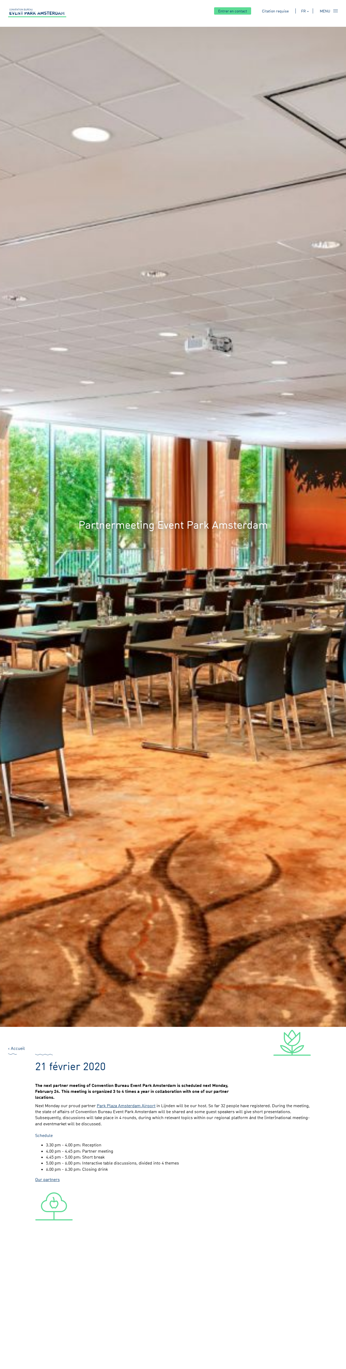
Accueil (18, 1048)
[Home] (37, 13)
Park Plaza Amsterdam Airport (126, 1105)
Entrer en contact (232, 11)
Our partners (47, 1179)
